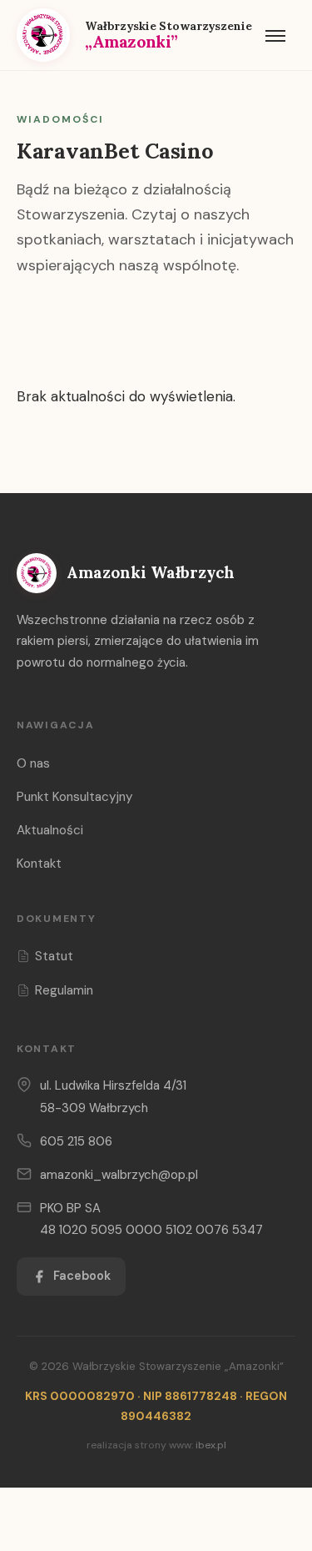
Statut (54, 956)
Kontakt (39, 863)
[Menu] (275, 35)
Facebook (82, 1275)
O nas (33, 763)
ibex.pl (211, 1445)
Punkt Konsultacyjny (75, 796)
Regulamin (64, 990)
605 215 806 (76, 1141)
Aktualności (50, 830)
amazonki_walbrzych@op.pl (119, 1174)
